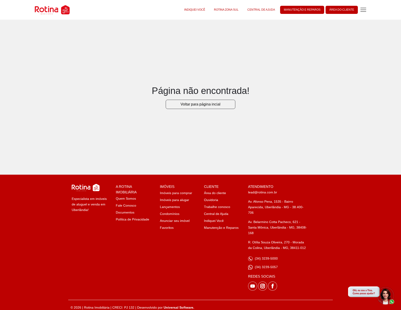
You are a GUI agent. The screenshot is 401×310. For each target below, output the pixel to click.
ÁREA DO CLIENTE (341, 9)
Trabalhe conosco (217, 207)
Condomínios (169, 214)
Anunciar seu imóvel (175, 221)
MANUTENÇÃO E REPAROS (302, 9)
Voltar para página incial (200, 104)
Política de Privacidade (132, 219)
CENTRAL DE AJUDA (261, 9)
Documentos (125, 212)
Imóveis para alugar (174, 200)
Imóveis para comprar (176, 193)
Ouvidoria (211, 200)
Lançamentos (170, 207)
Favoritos (167, 227)
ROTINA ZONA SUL (226, 9)
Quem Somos (126, 198)
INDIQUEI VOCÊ (194, 9)
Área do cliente (215, 193)
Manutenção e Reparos (221, 227)
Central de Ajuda (216, 214)
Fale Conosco (126, 205)
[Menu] (363, 10)
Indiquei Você (214, 221)
